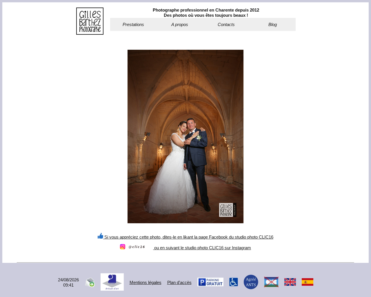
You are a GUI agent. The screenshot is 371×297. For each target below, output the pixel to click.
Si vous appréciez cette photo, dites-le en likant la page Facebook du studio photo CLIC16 (188, 237)
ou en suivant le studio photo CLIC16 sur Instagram (202, 247)
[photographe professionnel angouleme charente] (89, 33)
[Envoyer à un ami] (90, 285)
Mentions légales (145, 282)
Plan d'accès (179, 282)
